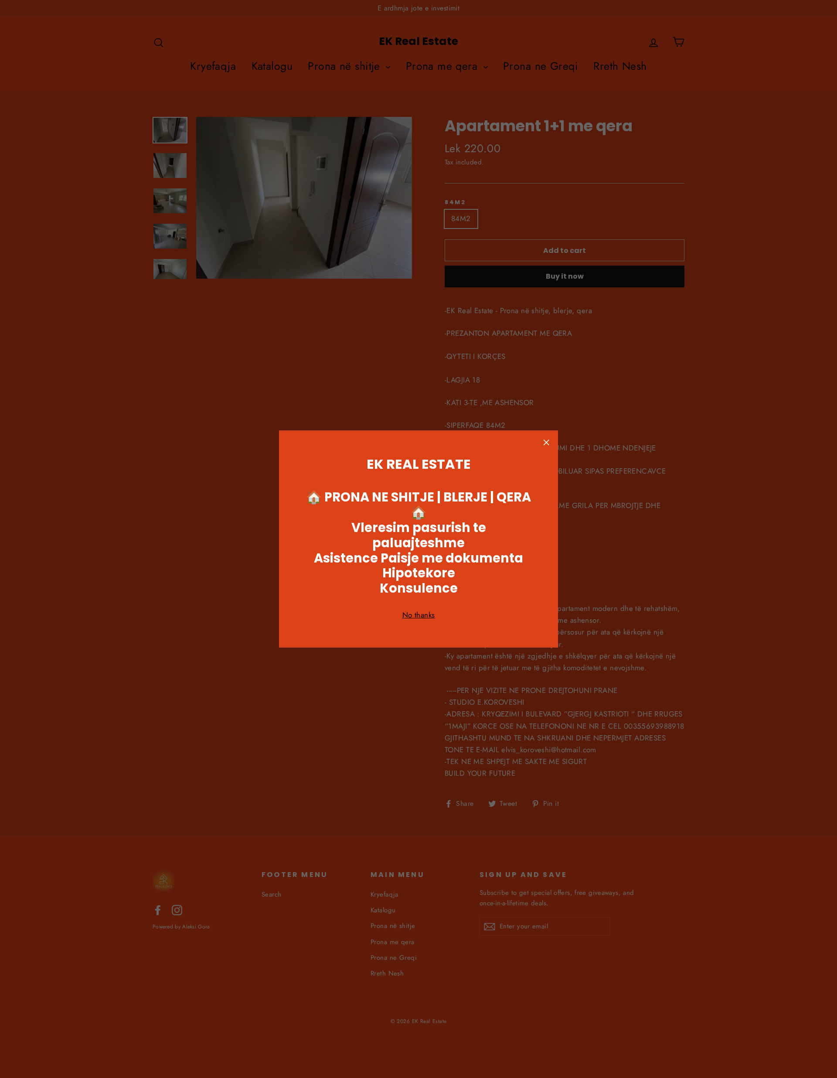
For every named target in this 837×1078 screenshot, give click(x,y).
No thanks (418, 615)
